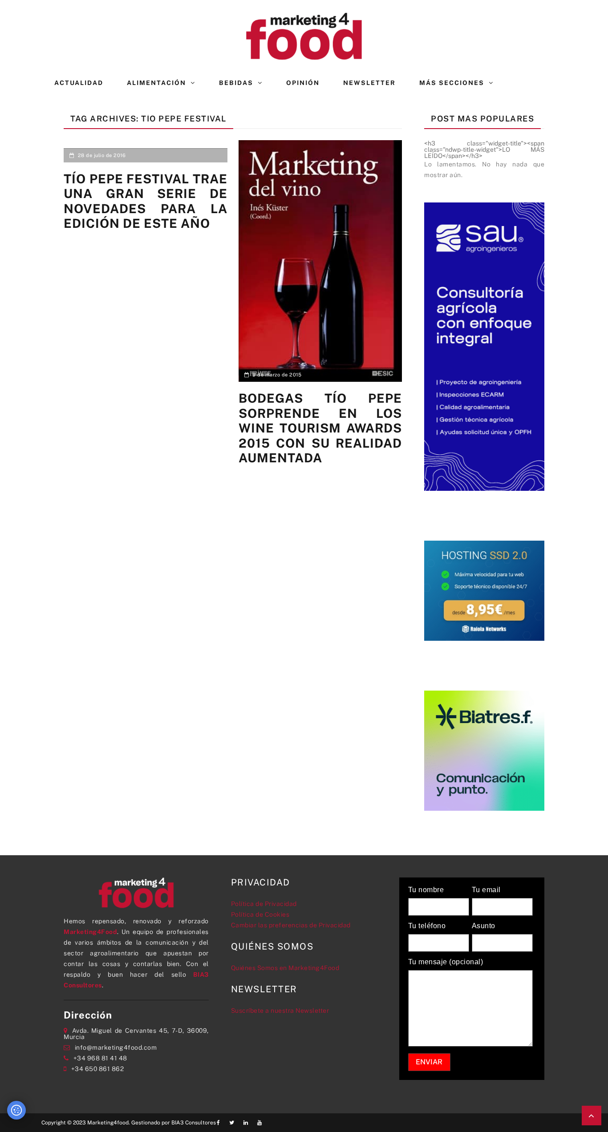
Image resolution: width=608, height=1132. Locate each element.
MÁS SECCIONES (451, 82)
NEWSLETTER (369, 82)
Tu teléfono (427, 926)
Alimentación (156, 82)
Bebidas (236, 82)
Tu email (486, 889)
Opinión (303, 82)
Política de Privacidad (264, 903)
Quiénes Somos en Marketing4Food (285, 967)
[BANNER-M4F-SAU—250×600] (484, 345)
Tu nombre (426, 889)
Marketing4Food (90, 931)
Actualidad (78, 82)
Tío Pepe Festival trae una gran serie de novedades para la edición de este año (145, 201)
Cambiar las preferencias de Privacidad (291, 925)
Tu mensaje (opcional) (445, 962)
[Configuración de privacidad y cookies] (16, 1110)
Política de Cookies (260, 914)
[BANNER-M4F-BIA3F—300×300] (484, 749)
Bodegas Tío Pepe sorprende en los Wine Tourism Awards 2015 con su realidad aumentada (320, 428)
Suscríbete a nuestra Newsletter (280, 1010)
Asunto (483, 926)
